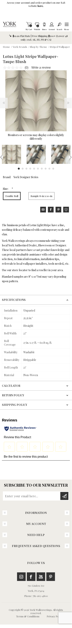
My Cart (29, 24)
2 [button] (23, 169)
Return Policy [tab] (13, 395)
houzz (66, 209)
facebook (51, 209)
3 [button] (26, 169)
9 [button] (49, 169)
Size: (6, 189)
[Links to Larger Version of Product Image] (36, 100)
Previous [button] (1, 157)
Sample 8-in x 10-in (41, 196)
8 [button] (46, 169)
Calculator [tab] (11, 386)
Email (43, 209)
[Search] (59, 24)
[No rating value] (14, 67)
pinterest (58, 209)
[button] (66, 24)
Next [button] (70, 157)
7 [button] (42, 169)
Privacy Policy (54, 616)
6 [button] (38, 169)
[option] (36, 154)
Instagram (21, 576)
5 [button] (34, 169)
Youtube (41, 576)
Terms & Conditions (27, 616)
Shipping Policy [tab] (14, 405)
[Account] (51, 24)
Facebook (31, 576)
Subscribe (64, 496)
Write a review (41, 67)
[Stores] (44, 24)
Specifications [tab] (14, 300)
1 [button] (19, 169)
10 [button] (53, 169)
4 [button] (30, 169)
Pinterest (50, 576)
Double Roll (11, 196)
